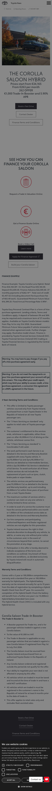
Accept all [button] (11, 780)
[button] (26, 786)
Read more (36, 760)
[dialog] (26, 765)
